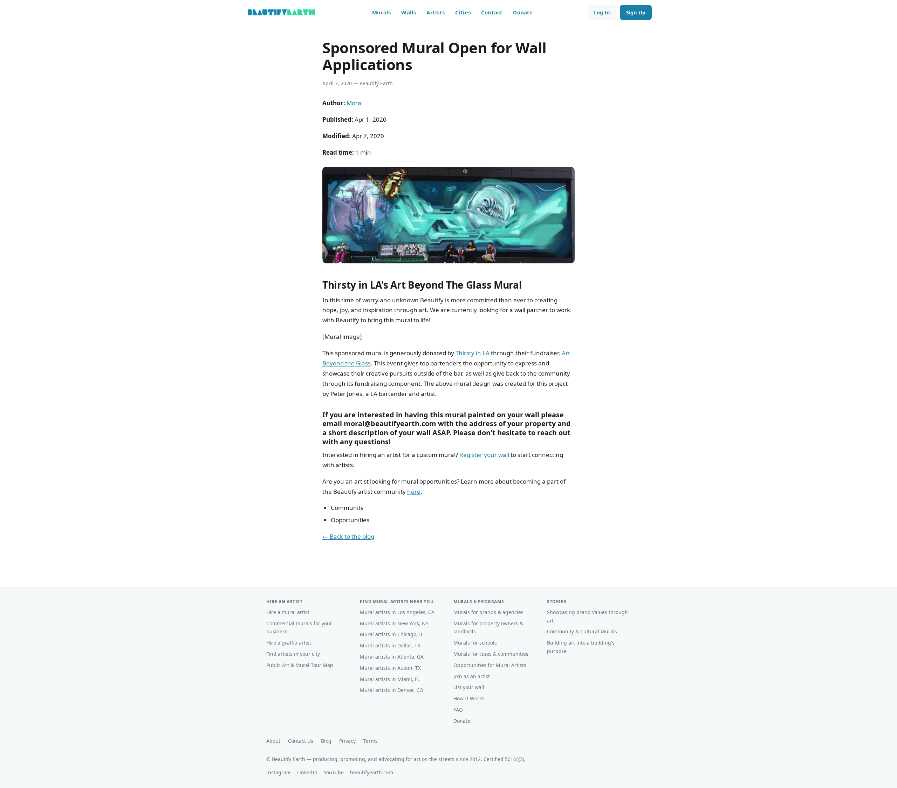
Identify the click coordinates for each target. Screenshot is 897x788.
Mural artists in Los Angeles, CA (397, 612)
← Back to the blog (348, 536)
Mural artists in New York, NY (394, 623)
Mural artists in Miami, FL (390, 679)
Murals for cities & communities (490, 654)
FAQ (458, 709)
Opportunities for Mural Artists (489, 665)
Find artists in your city (293, 654)
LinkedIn (307, 772)
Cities (463, 12)
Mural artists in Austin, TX (390, 668)
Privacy (347, 741)
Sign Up (635, 12)
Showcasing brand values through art (587, 616)
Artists (435, 12)
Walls (408, 12)
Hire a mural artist (287, 612)
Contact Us (300, 741)
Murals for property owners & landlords (488, 627)
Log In (602, 12)
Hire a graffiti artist (288, 642)
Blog (326, 741)
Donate (523, 12)
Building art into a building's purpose (581, 646)
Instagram (278, 772)
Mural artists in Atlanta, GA (392, 656)
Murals (381, 12)
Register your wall (484, 455)
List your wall (468, 687)
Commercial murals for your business (299, 627)
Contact (491, 12)
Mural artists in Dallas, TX (390, 645)
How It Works (468, 698)
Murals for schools (475, 642)
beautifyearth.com (371, 772)
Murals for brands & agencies (488, 612)
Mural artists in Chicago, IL (391, 634)
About (273, 741)
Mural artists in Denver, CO (391, 690)
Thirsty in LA (472, 353)
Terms (370, 741)
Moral (355, 103)
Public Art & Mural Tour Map (299, 665)
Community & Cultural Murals (582, 631)
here (413, 491)
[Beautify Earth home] (281, 12)
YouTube (334, 772)
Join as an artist (471, 676)
